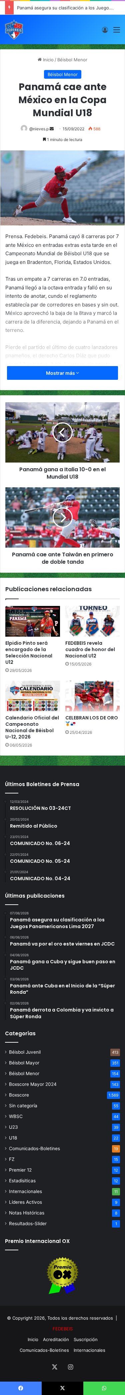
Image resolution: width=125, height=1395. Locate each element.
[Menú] (116, 32)
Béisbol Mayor (24, 1062)
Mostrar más (61, 373)
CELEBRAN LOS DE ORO (91, 717)
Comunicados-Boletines (34, 1148)
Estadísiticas (22, 1180)
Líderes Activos (25, 1202)
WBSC (16, 1116)
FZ (12, 1159)
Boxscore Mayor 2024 (33, 1084)
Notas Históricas (26, 1212)
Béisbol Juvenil (25, 1052)
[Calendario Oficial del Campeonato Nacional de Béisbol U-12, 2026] (32, 696)
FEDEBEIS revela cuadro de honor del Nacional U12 (90, 649)
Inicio (48, 59)
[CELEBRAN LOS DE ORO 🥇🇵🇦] (92, 696)
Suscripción (86, 1339)
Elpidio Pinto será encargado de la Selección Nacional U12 (28, 653)
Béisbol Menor (72, 59)
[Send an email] (52, 128)
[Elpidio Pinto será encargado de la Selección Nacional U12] (32, 621)
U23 (13, 1127)
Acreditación (56, 1339)
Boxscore (19, 1095)
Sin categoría (23, 1105)
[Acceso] (105, 32)
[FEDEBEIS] (14, 29)
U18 (13, 1137)
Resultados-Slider (28, 1223)
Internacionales (25, 1191)
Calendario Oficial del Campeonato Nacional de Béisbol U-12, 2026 (32, 727)
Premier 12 (20, 1170)
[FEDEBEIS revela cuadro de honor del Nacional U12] (92, 621)
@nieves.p (39, 128)
